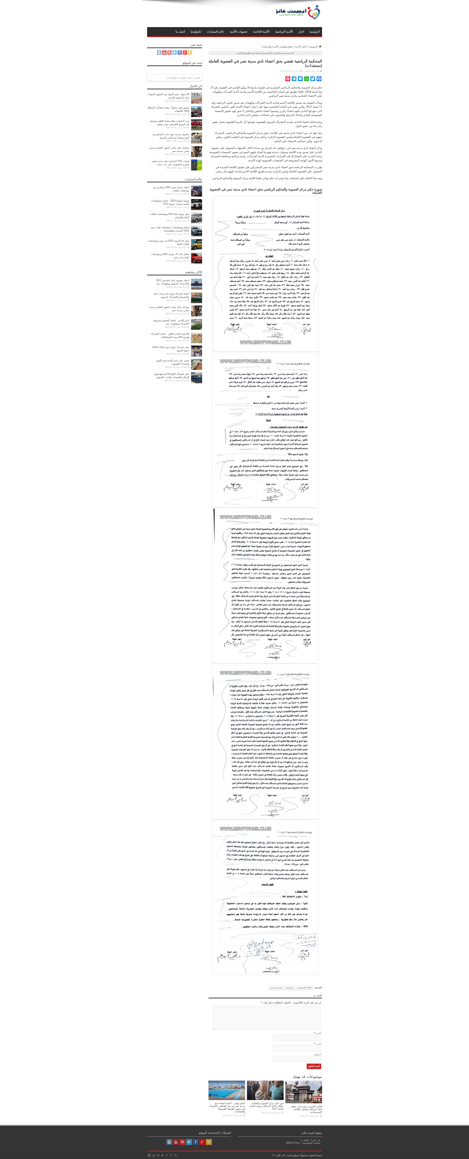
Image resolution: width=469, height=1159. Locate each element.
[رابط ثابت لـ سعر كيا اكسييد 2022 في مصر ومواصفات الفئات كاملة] (196, 249)
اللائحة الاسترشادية (304, 987)
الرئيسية (314, 31)
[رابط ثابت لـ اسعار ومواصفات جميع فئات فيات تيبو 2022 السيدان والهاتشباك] (196, 236)
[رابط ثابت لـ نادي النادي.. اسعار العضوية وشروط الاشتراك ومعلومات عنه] (196, 329)
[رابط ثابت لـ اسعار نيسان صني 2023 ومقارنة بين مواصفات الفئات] (196, 195)
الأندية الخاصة (261, 31)
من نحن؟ (315, 1140)
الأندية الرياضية (284, 31)
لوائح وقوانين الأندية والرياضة (277, 46)
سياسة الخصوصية (311, 1142)
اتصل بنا (180, 31)
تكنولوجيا (196, 31)
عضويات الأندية (239, 31)
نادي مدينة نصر (276, 987)
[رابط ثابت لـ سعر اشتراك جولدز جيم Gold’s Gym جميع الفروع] (196, 355)
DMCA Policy (293, 1142)
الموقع (318, 1054)
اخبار (301, 31)
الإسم (318, 1033)
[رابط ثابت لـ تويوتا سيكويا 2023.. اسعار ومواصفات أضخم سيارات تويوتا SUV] (196, 209)
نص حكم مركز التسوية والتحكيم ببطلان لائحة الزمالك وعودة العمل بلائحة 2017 (267, 1106)
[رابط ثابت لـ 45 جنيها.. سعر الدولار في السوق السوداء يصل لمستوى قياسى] (196, 102)
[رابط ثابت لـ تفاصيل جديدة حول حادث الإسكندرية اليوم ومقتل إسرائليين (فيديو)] (196, 143)
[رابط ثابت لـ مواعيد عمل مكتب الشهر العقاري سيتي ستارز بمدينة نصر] (196, 156)
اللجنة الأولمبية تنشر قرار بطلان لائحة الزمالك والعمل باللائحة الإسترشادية (306, 1109)
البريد (318, 1043)
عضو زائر (289, 987)
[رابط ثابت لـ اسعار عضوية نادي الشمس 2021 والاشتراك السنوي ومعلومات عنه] (196, 289)
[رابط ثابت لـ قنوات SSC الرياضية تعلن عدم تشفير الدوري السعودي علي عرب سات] (196, 169)
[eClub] (298, 18)
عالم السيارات (215, 31)
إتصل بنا (305, 1140)
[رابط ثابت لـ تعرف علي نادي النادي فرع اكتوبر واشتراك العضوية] (196, 369)
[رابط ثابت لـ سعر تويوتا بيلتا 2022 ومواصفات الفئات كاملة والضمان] (196, 222)
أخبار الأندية (300, 46)
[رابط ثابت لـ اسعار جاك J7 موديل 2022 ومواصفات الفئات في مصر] (196, 262)
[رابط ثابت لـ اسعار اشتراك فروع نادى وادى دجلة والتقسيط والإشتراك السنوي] (196, 302)
